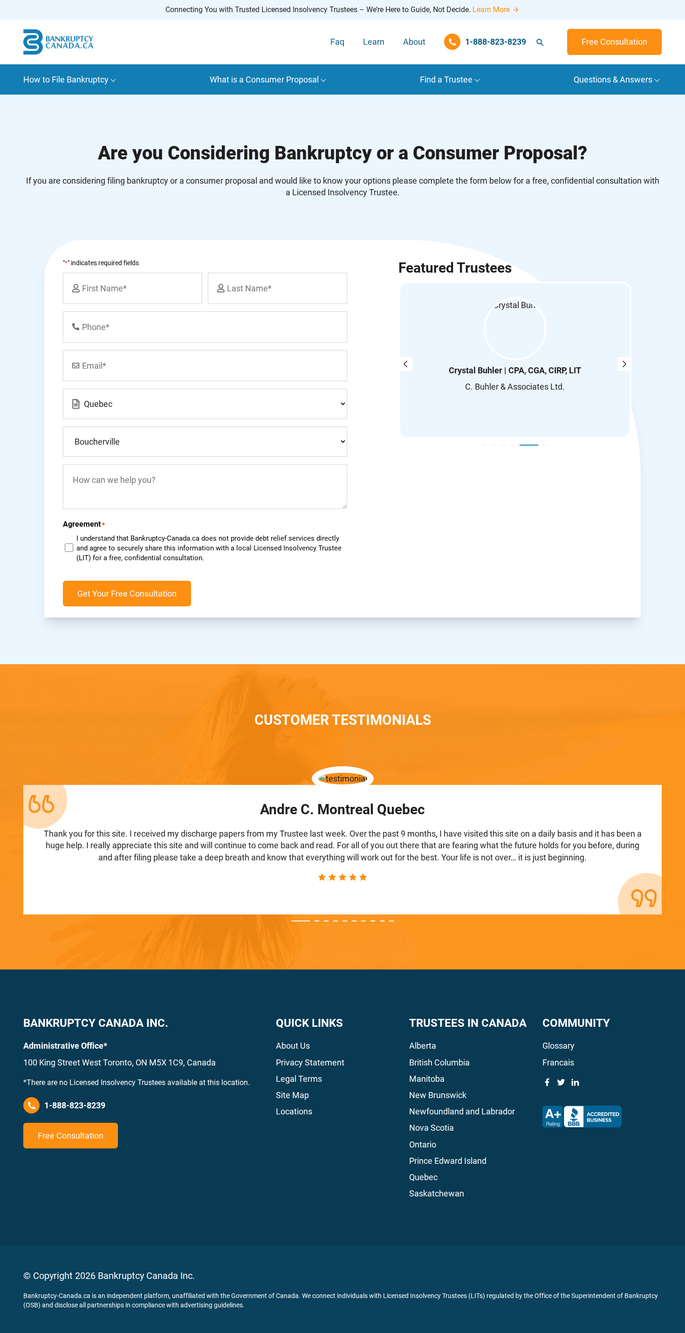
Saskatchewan (436, 1193)
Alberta (422, 1046)
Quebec (423, 1177)
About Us (293, 1046)
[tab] (484, 445)
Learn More (491, 9)
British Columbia (439, 1062)
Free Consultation (614, 42)
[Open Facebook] (547, 1082)
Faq (337, 42)
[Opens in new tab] (582, 1117)
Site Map (292, 1095)
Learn (373, 42)
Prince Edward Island (447, 1161)
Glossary (558, 1046)
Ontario (422, 1144)
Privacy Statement (310, 1062)
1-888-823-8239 (74, 1105)
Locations (294, 1111)
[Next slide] (624, 364)
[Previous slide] (405, 364)
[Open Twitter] (561, 1082)
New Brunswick (437, 1095)
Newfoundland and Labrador (462, 1111)
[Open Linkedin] (575, 1082)
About (414, 42)
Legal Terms (299, 1079)
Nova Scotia (431, 1128)
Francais (558, 1062)
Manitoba (427, 1079)
